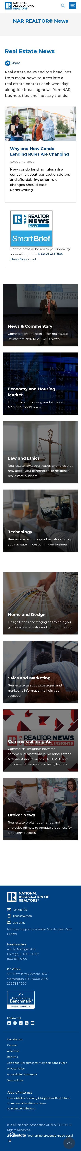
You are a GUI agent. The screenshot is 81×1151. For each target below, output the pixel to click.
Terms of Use (15, 1080)
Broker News (21, 815)
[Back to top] (69, 1143)
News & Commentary (30, 326)
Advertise (13, 1051)
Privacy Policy (16, 1068)
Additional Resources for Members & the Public (37, 1062)
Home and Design (26, 614)
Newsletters (15, 1039)
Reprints (12, 1056)
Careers (12, 1045)
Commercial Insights (29, 741)
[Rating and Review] (21, 1008)
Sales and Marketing (29, 678)
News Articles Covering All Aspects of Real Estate (38, 1098)
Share (15, 63)
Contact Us (20, 909)
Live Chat (19, 922)
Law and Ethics (24, 458)
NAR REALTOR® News (40, 21)
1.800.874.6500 (22, 916)
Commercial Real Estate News (26, 1103)
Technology (20, 532)
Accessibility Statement (22, 1074)
